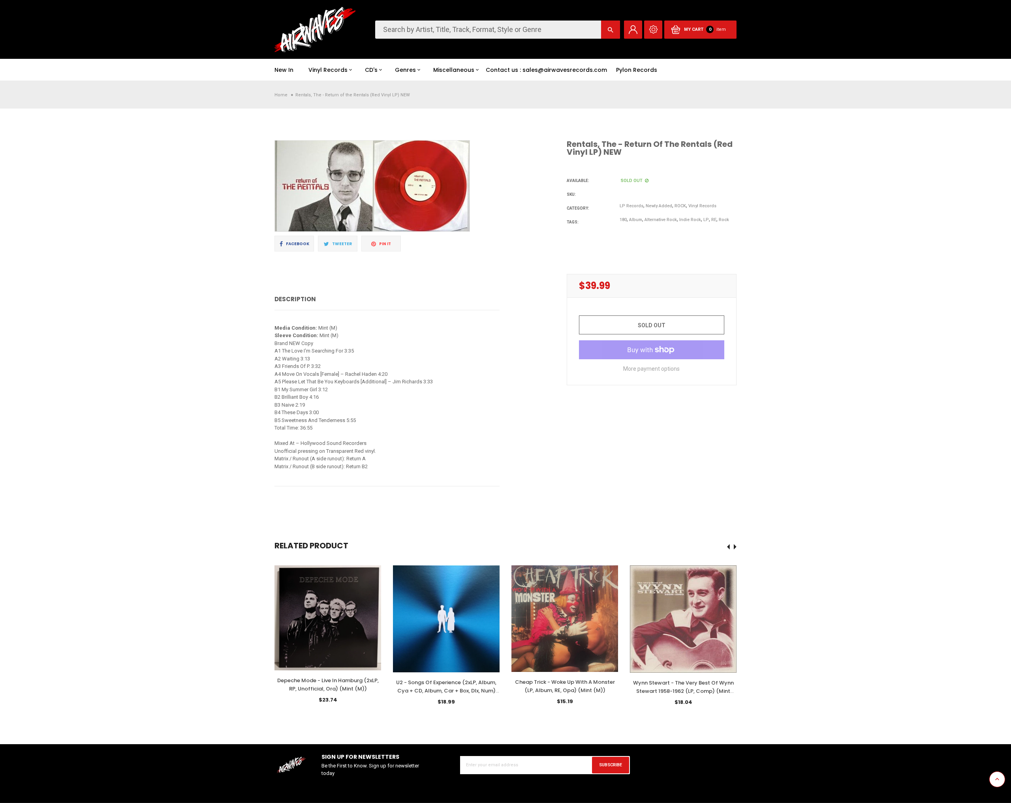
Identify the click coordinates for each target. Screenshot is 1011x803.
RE (713, 219)
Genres (405, 70)
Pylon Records (636, 70)
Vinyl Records (328, 70)
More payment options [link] (651, 369)
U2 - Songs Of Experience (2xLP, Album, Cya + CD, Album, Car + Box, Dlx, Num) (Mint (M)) (446, 691)
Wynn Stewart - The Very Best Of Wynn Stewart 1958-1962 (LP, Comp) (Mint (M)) (683, 691)
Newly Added (659, 205)
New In (283, 70)
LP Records (631, 205)
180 (623, 219)
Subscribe (610, 764)
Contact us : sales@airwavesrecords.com (546, 70)
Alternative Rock (661, 219)
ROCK (680, 205)
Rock (724, 219)
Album (635, 219)
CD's (371, 70)
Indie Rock (690, 219)
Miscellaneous (453, 70)
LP (706, 219)
